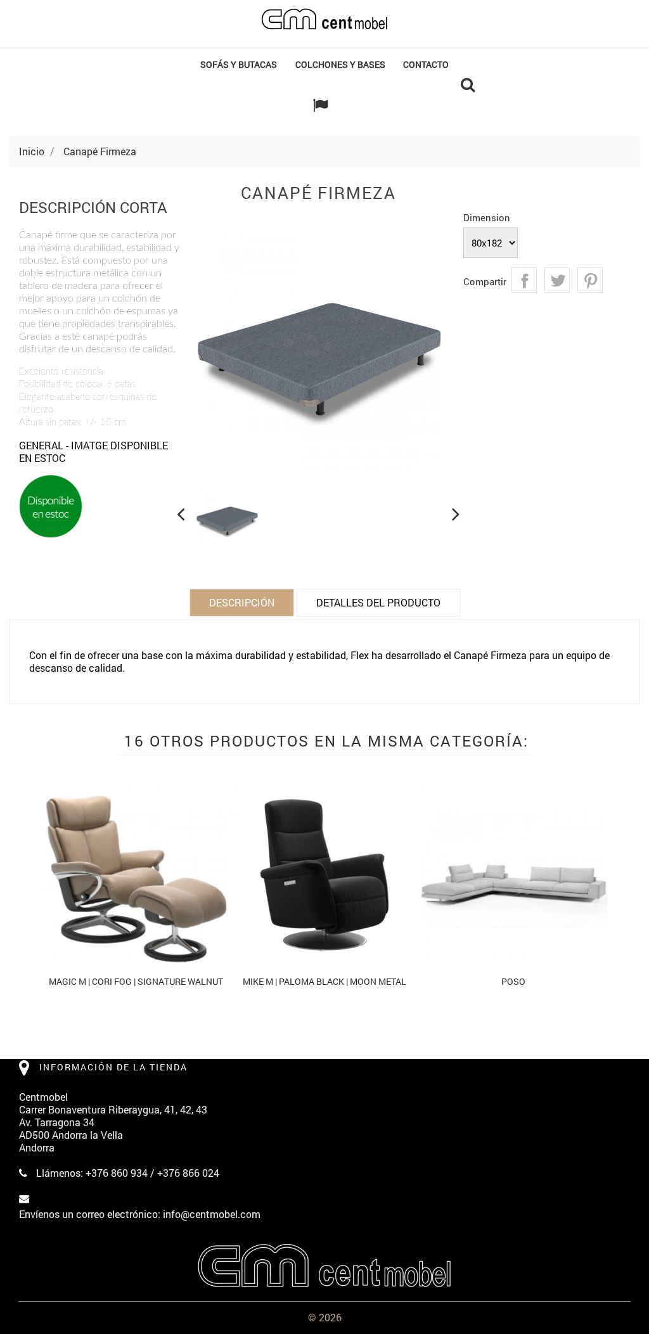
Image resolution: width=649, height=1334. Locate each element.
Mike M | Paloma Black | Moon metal (324, 981)
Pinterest (590, 280)
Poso (513, 981)
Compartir (524, 280)
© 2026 (325, 1317)
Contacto (426, 64)
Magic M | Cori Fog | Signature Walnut (136, 981)
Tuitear (557, 280)
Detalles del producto (378, 602)
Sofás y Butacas (238, 64)
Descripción (241, 602)
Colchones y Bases (340, 64)
